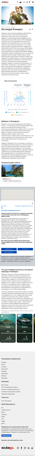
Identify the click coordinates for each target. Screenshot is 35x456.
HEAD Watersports (8, 404)
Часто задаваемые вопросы (9, 387)
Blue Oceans (4, 385)
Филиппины (4, 373)
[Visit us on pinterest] (25, 447)
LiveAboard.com (5, 410)
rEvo (2, 419)
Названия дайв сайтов (10, 163)
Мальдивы (4, 378)
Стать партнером (6, 401)
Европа (3, 27)
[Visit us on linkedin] (28, 447)
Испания (3, 366)
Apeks (3, 416)
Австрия (8, 27)
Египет (3, 364)
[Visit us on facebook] (21, 447)
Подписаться (6, 435)
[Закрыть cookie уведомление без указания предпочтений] (32, 203)
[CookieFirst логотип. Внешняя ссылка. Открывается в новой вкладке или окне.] (2, 208)
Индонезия (4, 369)
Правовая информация (8, 394)
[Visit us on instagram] (17, 447)
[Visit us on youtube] (32, 447)
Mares (3, 412)
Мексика (3, 375)
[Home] (5, 2)
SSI (2, 407)
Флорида (4, 371)
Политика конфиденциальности (10, 389)
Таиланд (3, 362)
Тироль (13, 27)
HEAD (3, 423)
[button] (4, 206)
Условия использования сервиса (10, 391)
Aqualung (4, 414)
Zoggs (3, 421)
